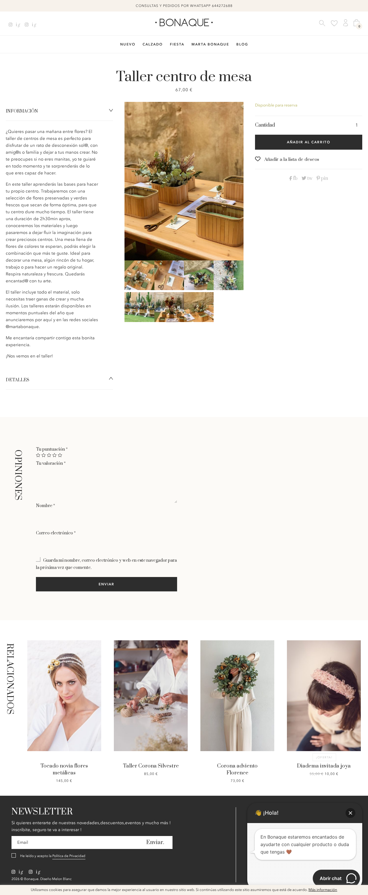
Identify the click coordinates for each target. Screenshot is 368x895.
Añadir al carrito (308, 142)
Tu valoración (51, 463)
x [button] (359, 891)
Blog (242, 44)
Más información (322, 890)
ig (17, 25)
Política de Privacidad (68, 856)
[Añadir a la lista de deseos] (39, 681)
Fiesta (177, 44)
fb (295, 178)
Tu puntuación (52, 449)
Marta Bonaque (210, 44)
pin (324, 178)
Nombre (45, 506)
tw (309, 178)
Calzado (153, 44)
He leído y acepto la (52, 856)
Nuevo (127, 44)
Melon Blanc (62, 879)
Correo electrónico (56, 533)
